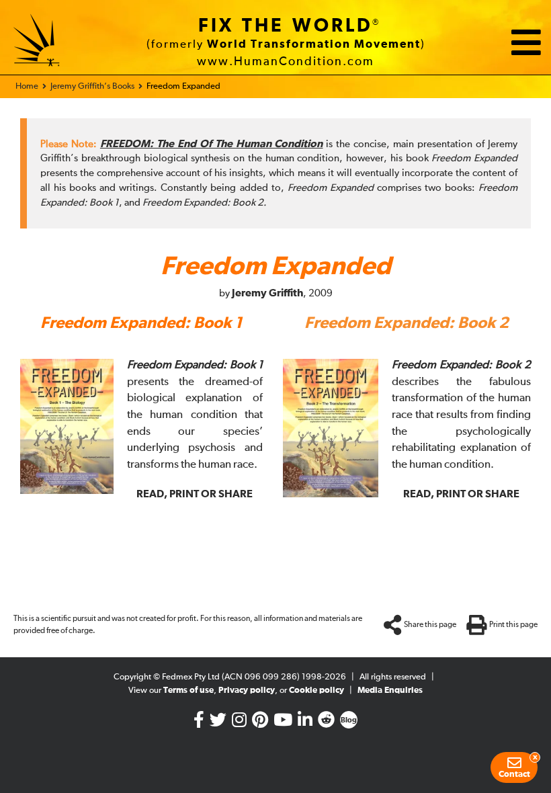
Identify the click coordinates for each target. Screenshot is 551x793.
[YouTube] (282, 723)
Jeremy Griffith (267, 293)
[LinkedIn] (305, 723)
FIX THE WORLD (285, 26)
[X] (218, 723)
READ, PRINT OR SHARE (194, 494)
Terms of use (188, 690)
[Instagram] (239, 723)
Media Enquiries (390, 690)
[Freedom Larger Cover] (67, 491)
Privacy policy (246, 690)
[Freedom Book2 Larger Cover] (330, 494)
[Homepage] (37, 42)
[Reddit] (326, 723)
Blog (349, 720)
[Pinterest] (260, 723)
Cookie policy (316, 690)
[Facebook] (199, 723)
